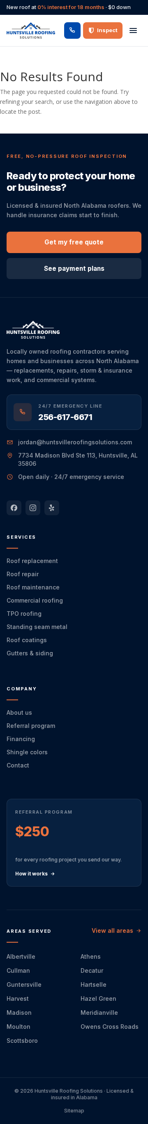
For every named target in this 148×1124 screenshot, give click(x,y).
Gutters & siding (30, 653)
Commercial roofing (35, 600)
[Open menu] (133, 30)
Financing (21, 738)
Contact (18, 765)
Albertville (21, 956)
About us (19, 712)
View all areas (112, 930)
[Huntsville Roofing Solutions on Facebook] (14, 507)
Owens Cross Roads (110, 1026)
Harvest (18, 998)
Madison (19, 1012)
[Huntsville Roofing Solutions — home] (31, 30)
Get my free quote (74, 242)
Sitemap (74, 1111)
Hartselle (93, 984)
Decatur (92, 970)
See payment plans (74, 268)
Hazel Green (98, 998)
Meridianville (99, 1012)
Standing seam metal (37, 626)
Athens (91, 956)
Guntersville (24, 984)
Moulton (18, 1026)
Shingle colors (27, 752)
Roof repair (23, 573)
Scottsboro (22, 1040)
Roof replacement (32, 560)
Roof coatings (27, 639)
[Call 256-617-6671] (72, 30)
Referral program (31, 725)
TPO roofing (24, 613)
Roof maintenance (33, 587)
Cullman (18, 970)
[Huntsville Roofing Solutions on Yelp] (51, 507)
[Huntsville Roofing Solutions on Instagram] (32, 507)
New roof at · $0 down (69, 7)
